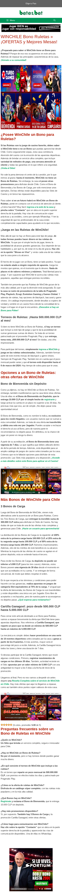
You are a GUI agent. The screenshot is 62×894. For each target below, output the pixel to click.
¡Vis (3, 168)
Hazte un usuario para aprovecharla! (41, 528)
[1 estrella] (2, 725)
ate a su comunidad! (16, 60)
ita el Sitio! (10, 168)
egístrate (6, 801)
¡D (40, 307)
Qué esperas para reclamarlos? (35, 599)
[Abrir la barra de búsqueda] (54, 20)
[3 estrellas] (6, 725)
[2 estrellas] (4, 725)
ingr (29, 207)
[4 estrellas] (9, 725)
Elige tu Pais (31, 3)
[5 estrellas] (11, 725)
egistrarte (50, 399)
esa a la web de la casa (42, 207)
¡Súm (3, 60)
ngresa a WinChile (48, 349)
